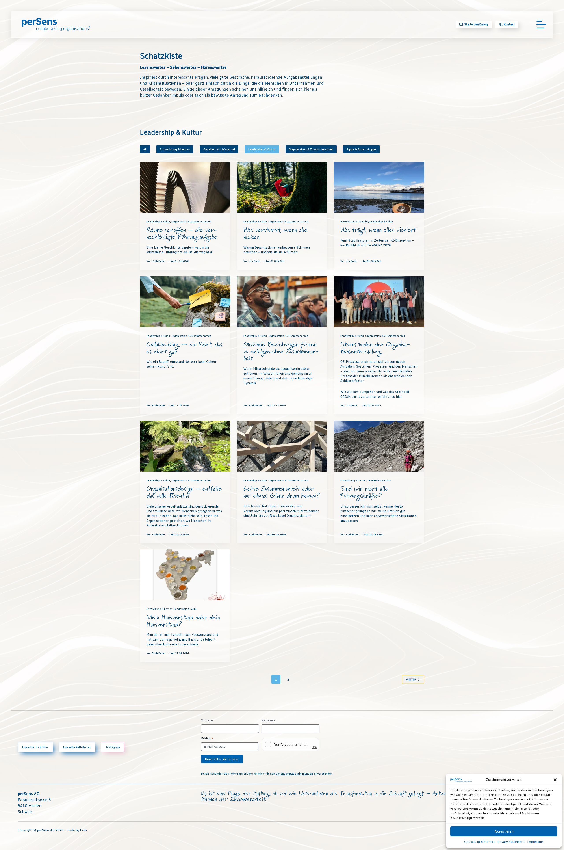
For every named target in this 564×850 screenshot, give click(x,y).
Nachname (268, 720)
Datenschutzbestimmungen (294, 773)
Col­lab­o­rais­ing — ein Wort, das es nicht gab (185, 348)
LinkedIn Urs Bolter (35, 747)
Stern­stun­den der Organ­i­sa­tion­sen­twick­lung (375, 348)
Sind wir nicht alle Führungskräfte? (364, 492)
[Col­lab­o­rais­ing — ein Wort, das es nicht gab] (185, 301)
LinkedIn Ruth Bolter (77, 747)
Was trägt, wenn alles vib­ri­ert (378, 230)
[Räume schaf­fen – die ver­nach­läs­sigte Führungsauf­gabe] (185, 187)
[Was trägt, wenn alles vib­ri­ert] (379, 187)
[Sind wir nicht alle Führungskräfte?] (379, 446)
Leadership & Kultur (262, 149)
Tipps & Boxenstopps (361, 149)
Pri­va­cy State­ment (511, 842)
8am (83, 830)
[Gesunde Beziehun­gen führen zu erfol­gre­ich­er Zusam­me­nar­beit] (282, 301)
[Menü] (541, 25)
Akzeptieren (504, 831)
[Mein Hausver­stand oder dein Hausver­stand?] (185, 574)
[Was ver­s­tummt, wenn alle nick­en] (282, 187)
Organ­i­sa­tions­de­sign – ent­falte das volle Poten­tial (184, 492)
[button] (555, 780)
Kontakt (509, 24)
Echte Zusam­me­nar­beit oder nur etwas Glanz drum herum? (281, 492)
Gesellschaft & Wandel (219, 149)
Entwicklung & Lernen (175, 149)
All (145, 149)
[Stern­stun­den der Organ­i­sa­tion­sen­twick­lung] (379, 301)
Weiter (411, 679)
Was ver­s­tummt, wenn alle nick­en (275, 233)
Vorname (207, 720)
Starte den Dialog (476, 24)
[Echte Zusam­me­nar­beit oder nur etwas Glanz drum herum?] (282, 446)
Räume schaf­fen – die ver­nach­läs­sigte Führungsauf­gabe (182, 233)
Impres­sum (535, 842)
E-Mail (207, 738)
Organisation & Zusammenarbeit (311, 149)
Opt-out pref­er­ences (479, 842)
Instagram (113, 747)
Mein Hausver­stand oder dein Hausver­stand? (183, 621)
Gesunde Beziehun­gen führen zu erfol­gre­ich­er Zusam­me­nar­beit (281, 351)
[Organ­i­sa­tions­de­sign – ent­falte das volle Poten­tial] (185, 446)
